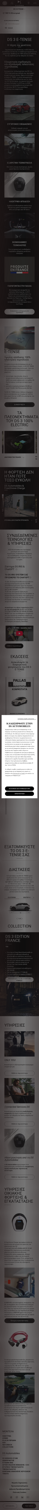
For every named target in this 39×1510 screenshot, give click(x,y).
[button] (27, 719)
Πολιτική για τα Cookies (19, 773)
